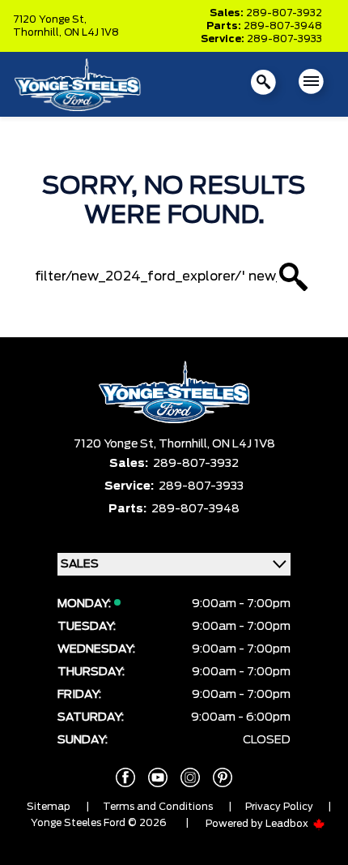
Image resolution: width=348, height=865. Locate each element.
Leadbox (288, 824)
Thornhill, (38, 32)
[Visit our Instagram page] (190, 777)
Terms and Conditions (158, 806)
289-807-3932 (284, 13)
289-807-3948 (283, 26)
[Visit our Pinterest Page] (222, 777)
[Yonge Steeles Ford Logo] (77, 84)
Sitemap (48, 806)
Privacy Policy (279, 806)
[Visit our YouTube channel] (158, 777)
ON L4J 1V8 (91, 32)
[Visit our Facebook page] (125, 777)
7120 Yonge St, (50, 19)
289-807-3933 (284, 39)
